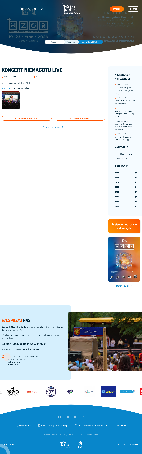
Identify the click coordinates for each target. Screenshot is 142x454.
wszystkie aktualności (55, 127)
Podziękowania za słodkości (78, 118)
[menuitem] (126, 172)
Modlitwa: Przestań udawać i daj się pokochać (125, 137)
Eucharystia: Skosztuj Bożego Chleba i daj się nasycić (124, 112)
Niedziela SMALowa (125, 158)
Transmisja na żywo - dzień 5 (28, 118)
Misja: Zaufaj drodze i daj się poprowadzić (125, 101)
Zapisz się (116, 9)
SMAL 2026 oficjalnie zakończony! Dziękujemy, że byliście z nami (125, 89)
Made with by (128, 444)
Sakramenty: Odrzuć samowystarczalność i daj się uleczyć (125, 125)
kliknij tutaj (6, 88)
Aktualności (25, 77)
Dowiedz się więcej (123, 286)
